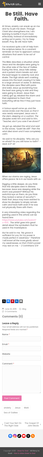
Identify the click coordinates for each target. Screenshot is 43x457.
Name (6, 334)
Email (5, 344)
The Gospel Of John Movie (31, 424)
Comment (8, 363)
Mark (26, 407)
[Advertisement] (21, 274)
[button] (39, 4)
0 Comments (11, 311)
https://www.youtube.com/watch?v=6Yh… (19, 221)
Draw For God (23, 451)
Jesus (17, 407)
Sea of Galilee (11, 412)
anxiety (7, 407)
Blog (24, 309)
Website (6, 354)
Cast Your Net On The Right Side (11, 424)
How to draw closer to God (24, 453)
